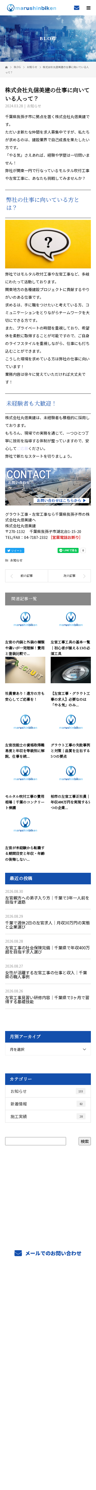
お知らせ (34, 105)
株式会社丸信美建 (48, 1405)
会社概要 (48, 1369)
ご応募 (22, 448)
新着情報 (46, 1104)
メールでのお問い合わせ (52, 1253)
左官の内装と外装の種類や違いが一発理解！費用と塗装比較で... (25, 648)
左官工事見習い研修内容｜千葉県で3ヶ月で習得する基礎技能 (47, 999)
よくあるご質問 (48, 1382)
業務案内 (48, 1297)
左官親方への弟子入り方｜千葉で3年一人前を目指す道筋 (47, 900)
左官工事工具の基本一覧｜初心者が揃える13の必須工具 (70, 648)
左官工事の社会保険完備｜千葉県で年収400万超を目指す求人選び (47, 949)
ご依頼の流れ (48, 1309)
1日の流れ (48, 1357)
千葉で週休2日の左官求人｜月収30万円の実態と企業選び (47, 925)
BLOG (48, 1394)
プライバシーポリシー (48, 1457)
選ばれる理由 (48, 1321)
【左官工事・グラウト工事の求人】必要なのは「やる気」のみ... (70, 699)
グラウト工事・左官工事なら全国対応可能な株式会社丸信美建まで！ (48, 1450)
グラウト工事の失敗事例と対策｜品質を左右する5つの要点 (70, 751)
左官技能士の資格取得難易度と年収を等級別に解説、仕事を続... (25, 751)
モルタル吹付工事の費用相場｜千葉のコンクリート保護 (25, 802)
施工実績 (46, 1116)
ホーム (47, 1285)
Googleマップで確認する (48, 1426)
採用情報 (48, 1345)
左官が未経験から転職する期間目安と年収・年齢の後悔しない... (25, 853)
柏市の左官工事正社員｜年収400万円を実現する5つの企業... (70, 802)
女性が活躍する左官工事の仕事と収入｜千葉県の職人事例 (46, 974)
